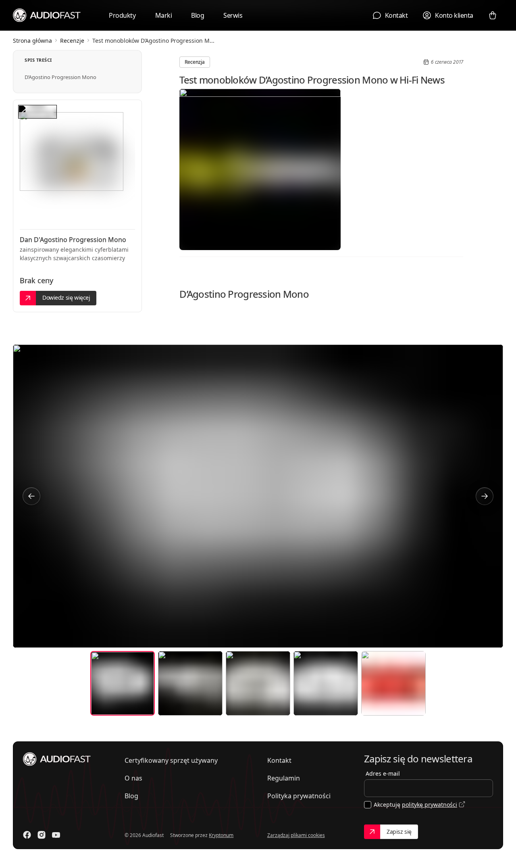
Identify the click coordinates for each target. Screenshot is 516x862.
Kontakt (279, 760)
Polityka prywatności (299, 795)
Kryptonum (221, 835)
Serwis (232, 15)
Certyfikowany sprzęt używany (171, 760)
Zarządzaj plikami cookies (296, 835)
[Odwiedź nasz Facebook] (27, 835)
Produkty (122, 15)
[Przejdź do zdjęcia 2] (190, 683)
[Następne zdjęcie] (484, 496)
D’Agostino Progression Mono (60, 77)
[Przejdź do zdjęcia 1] (122, 683)
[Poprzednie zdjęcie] (31, 496)
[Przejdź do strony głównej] (47, 15)
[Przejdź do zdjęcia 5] (393, 683)
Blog (197, 15)
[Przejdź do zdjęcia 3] (258, 683)
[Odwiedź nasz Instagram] (41, 835)
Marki (163, 15)
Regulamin (283, 778)
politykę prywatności (429, 804)
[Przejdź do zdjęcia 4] (325, 683)
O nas (133, 778)
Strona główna (32, 40)
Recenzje (72, 40)
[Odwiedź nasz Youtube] (56, 835)
